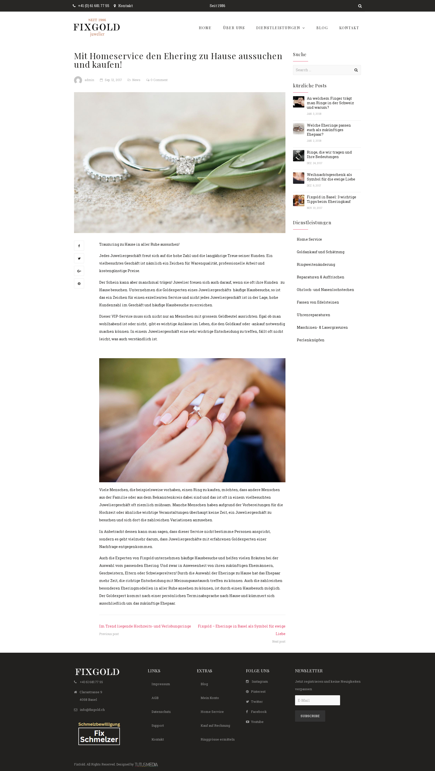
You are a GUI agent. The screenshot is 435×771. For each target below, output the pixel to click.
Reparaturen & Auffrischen (320, 277)
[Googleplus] (79, 271)
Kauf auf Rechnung (215, 725)
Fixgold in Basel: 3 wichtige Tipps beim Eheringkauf (331, 199)
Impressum (161, 684)
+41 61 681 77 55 (91, 682)
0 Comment (159, 80)
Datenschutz (161, 711)
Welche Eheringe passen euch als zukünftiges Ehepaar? (329, 130)
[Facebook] (79, 246)
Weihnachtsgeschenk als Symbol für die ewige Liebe (331, 176)
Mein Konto (210, 697)
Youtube (257, 721)
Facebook (259, 711)
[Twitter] (79, 258)
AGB (155, 697)
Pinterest (258, 691)
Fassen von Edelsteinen (318, 302)
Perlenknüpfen (310, 340)
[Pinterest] (79, 283)
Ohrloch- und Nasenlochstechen (325, 289)
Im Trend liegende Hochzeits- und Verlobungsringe (145, 626)
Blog (204, 684)
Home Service (309, 239)
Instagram (260, 681)
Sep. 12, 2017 (113, 80)
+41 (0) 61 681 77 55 (93, 5)
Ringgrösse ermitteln (218, 739)
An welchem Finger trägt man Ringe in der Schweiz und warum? (330, 103)
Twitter (257, 701)
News (136, 80)
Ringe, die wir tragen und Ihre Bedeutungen (329, 154)
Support (158, 725)
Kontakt (125, 5)
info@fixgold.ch (92, 709)
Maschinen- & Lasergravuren (322, 327)
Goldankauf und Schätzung (320, 251)
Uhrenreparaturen (313, 314)
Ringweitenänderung (316, 264)
